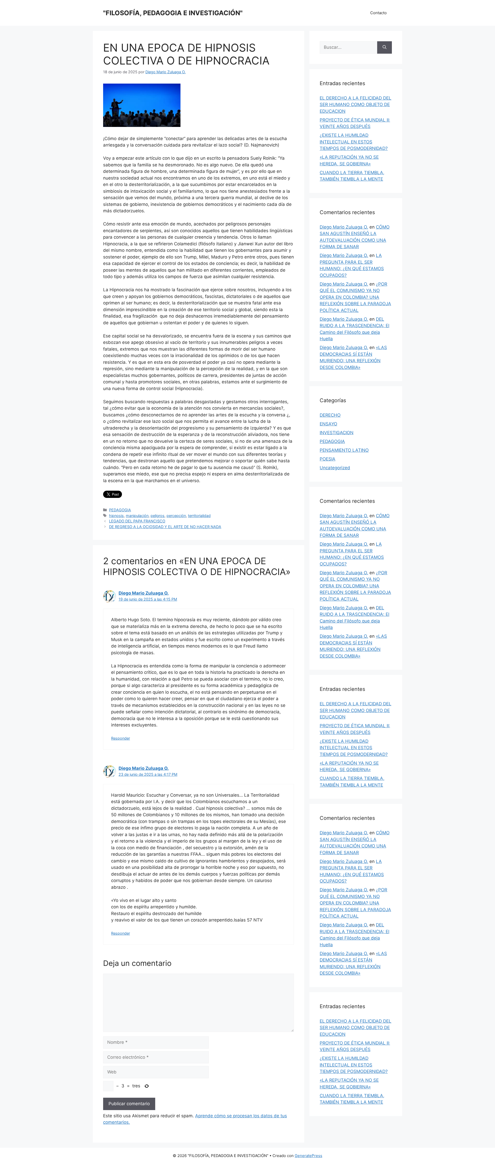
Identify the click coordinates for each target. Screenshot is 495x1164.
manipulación (137, 515)
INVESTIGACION (336, 432)
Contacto (378, 12)
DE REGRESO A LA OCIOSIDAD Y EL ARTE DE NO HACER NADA (165, 526)
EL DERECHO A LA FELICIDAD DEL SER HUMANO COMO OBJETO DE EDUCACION (355, 104)
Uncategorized (335, 467)
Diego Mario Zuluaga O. (144, 593)
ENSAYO (328, 423)
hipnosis (116, 515)
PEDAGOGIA (120, 510)
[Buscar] (384, 47)
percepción (176, 515)
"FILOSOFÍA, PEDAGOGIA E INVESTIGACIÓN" (173, 13)
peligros (157, 515)
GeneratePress (308, 1155)
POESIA (327, 459)
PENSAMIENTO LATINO (344, 450)
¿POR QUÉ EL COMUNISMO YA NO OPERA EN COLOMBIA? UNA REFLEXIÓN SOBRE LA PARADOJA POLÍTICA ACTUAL (355, 297)
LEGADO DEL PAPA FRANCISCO (137, 521)
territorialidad (199, 515)
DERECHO (330, 415)
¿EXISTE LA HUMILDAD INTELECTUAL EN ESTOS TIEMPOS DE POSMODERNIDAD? (354, 142)
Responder (120, 738)
